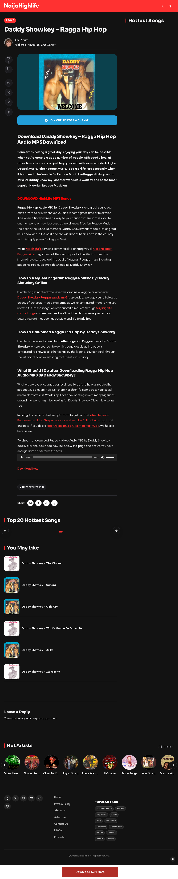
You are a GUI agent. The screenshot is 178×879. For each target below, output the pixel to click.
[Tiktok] (39, 798)
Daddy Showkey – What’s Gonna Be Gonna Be (52, 628)
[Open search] (162, 6)
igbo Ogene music (59, 425)
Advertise (60, 817)
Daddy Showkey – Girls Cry (40, 606)
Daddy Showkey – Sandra (39, 585)
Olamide (112, 833)
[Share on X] (9, 92)
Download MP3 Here (90, 872)
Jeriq (98, 821)
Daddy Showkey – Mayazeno (41, 671)
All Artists (165, 746)
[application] (67, 457)
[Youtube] (31, 798)
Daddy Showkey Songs (32, 487)
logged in (26, 718)
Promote (59, 837)
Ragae (10, 20)
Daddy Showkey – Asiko (37, 650)
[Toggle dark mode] (170, 6)
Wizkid (99, 839)
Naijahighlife (34, 248)
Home (57, 797)
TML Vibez (111, 821)
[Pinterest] (7, 806)
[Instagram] (23, 798)
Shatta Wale (116, 827)
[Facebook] (7, 798)
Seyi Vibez (101, 814)
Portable (120, 809)
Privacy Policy (62, 804)
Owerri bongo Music (85, 425)
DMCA (58, 830)
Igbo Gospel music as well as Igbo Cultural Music (69, 420)
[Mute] (103, 457)
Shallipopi (101, 827)
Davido (99, 833)
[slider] (110, 457)
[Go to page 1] (61, 531)
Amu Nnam (21, 40)
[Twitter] (15, 798)
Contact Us (61, 823)
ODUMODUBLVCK (104, 809)
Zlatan (111, 839)
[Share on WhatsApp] (9, 83)
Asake (114, 814)
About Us (60, 810)
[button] (9, 102)
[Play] (22, 457)
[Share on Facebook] (9, 112)
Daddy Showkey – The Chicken (42, 563)
